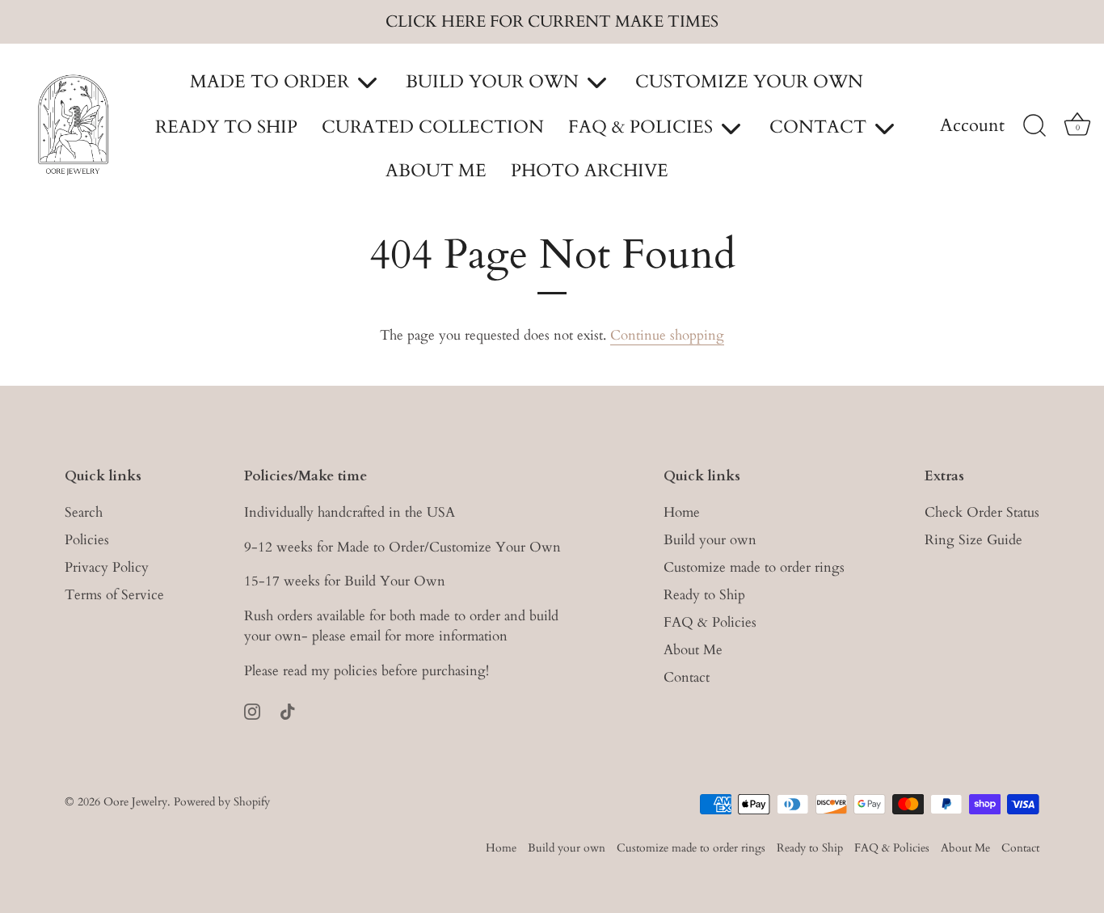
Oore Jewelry (135, 801)
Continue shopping (667, 335)
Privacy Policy (107, 567)
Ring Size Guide (973, 539)
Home (682, 512)
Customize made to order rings (754, 567)
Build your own (710, 539)
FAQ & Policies (710, 622)
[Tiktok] (288, 710)
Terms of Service (114, 594)
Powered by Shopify (222, 801)
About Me (693, 649)
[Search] (1034, 126)
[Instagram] (252, 710)
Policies (87, 539)
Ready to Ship (704, 594)
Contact (687, 677)
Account (972, 126)
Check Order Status (982, 512)
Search (84, 512)
